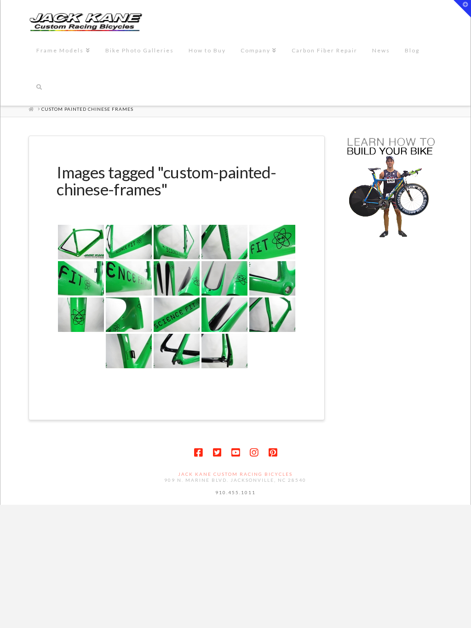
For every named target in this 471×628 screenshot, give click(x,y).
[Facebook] (198, 452)
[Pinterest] (273, 452)
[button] (462, 8)
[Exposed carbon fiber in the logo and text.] (272, 242)
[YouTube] (235, 452)
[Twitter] (217, 452)
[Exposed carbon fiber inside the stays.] (224, 314)
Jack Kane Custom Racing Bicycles (235, 474)
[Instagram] (254, 452)
